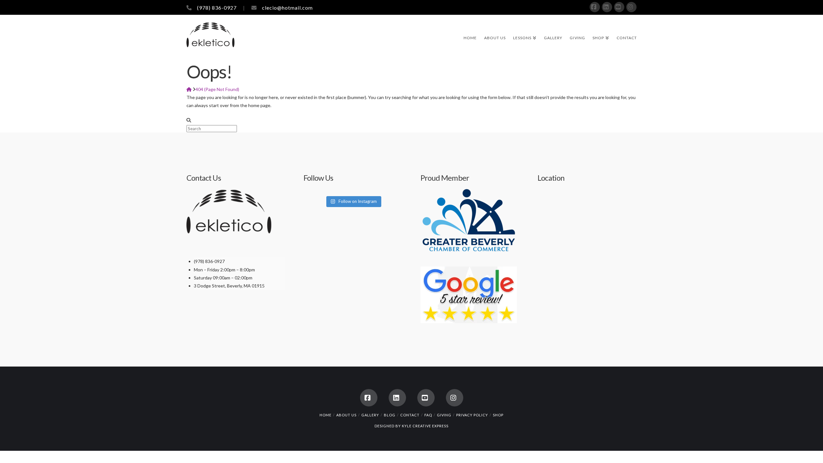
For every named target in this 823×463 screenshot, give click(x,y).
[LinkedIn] (607, 7)
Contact (410, 415)
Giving (444, 415)
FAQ (428, 415)
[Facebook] (595, 7)
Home (325, 415)
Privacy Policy (472, 415)
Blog (389, 415)
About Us (346, 415)
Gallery (370, 415)
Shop (498, 415)
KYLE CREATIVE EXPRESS (425, 426)
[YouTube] (619, 7)
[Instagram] (631, 7)
